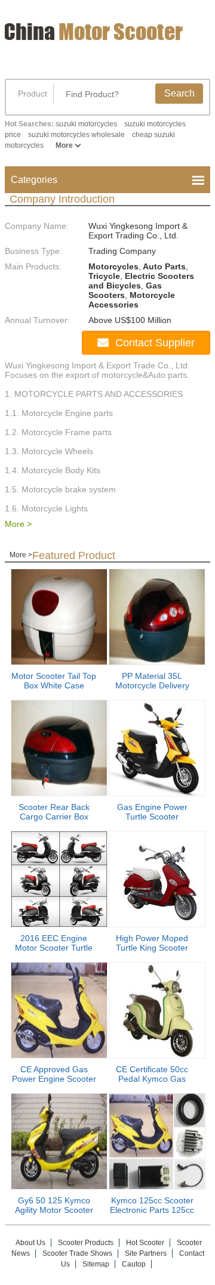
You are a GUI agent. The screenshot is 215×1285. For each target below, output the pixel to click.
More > (18, 524)
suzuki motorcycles (86, 124)
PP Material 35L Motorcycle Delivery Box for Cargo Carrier (152, 685)
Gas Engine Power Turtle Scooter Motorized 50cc (152, 816)
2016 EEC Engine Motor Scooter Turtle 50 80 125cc (54, 947)
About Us (30, 1243)
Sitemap (95, 1264)
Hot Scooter (145, 1243)
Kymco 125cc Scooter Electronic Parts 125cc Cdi (152, 1210)
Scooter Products (85, 1243)
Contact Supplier (155, 343)
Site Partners (146, 1253)
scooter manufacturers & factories (97, 40)
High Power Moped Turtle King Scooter (152, 942)
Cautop (134, 1264)
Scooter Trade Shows (77, 1253)
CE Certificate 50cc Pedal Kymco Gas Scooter (152, 1078)
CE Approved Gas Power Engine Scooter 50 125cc (54, 1078)
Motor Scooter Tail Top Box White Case (53, 680)
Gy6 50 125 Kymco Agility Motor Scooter (54, 1205)
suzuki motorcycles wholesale (76, 135)
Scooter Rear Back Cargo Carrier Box (54, 811)
